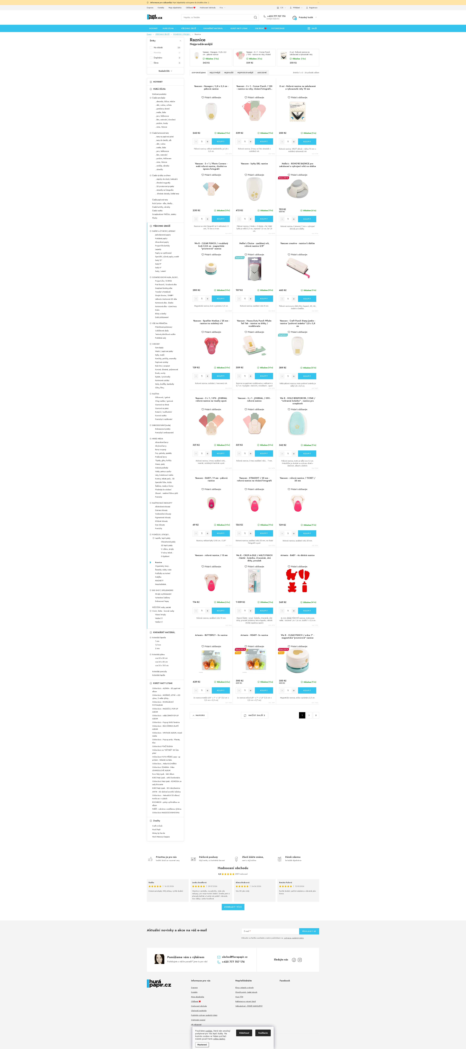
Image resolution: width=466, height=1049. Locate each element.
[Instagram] (300, 960)
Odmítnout (244, 1033)
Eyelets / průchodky (162, 377)
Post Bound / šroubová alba (166, 284)
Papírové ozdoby (161, 362)
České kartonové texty (160, 133)
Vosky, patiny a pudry (163, 471)
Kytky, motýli (159, 355)
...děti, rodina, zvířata (163, 105)
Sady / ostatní (160, 271)
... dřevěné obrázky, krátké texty (167, 193)
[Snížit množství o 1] (196, 141)
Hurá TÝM (239, 997)
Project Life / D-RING (163, 281)
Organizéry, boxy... (162, 566)
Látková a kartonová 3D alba (166, 299)
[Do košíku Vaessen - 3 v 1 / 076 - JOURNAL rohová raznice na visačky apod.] (221, 453)
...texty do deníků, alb (163, 140)
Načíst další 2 (256, 715)
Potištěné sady (160, 338)
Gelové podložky (161, 468)
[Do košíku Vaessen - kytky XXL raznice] (264, 219)
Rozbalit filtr (164, 71)
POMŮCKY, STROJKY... (161, 534)
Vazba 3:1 (159, 622)
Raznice (158, 562)
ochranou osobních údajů (294, 938)
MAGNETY (159, 580)
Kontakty (161, 7)
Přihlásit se (309, 931)
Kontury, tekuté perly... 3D (165, 478)
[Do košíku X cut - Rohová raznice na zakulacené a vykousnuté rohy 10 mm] (307, 141)
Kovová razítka (160, 415)
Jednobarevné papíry (163, 235)
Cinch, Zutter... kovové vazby (163, 611)
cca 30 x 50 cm (161, 662)
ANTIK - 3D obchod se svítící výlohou (166, 792)
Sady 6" (158, 267)
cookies (208, 1030)
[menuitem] (153, 28)
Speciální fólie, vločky (163, 482)
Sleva (167, 62)
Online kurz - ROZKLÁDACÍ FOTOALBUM (163, 703)
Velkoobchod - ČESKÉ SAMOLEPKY (249, 1006)
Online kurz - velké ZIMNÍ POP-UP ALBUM (165, 717)
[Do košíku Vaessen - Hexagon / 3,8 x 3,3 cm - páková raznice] (221, 141)
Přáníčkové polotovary (163, 327)
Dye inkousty (160, 525)
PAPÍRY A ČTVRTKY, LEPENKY (163, 231)
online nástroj (219, 1038)
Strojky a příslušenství (163, 594)
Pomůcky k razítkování (163, 419)
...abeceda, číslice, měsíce (165, 101)
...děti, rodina (160, 144)
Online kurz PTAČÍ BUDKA (162, 746)
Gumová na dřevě (162, 404)
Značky (156, 820)
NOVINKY (158, 81)
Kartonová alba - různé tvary (166, 306)
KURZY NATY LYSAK (162, 683)
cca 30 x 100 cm (162, 665)
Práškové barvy (161, 457)
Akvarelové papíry (162, 242)
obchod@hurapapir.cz (235, 957)
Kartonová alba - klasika (164, 303)
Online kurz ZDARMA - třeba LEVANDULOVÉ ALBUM (163, 769)
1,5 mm (158, 645)
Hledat (255, 17)
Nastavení (202, 1044)
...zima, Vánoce (161, 127)
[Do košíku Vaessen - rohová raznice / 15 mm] (221, 611)
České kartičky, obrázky (161, 207)
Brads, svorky (160, 373)
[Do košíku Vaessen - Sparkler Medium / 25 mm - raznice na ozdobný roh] (221, 376)
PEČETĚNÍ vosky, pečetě (161, 607)
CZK (282, 7)
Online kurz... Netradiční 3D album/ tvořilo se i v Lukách (166, 797)
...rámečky (159, 169)
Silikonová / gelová (162, 397)
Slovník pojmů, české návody (246, 992)
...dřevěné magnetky (162, 183)
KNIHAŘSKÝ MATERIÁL (164, 632)
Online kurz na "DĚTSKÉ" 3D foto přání (165, 751)
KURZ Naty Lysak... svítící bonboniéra (166, 777)
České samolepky (158, 98)
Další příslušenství (162, 317)
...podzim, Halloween (163, 158)
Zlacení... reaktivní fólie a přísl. (166, 493)
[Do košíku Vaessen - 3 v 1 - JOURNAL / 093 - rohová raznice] (264, 453)
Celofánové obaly (162, 330)
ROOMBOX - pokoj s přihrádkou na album (166, 804)
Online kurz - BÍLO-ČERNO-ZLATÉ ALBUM (165, 727)
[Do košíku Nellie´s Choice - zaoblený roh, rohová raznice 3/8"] (264, 298)
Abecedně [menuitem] (262, 73)
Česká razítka (157, 210)
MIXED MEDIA (157, 438)
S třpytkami (165, 556)
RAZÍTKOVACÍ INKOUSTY (162, 503)
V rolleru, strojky (167, 549)
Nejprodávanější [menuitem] (245, 73)
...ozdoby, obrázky (162, 166)
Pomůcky (158, 497)
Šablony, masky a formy (164, 486)
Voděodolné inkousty (163, 514)
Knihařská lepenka (159, 637)
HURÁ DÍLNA (159, 89)
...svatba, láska (160, 112)
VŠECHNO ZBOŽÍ (161, 226)
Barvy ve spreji (160, 449)
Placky (154, 218)
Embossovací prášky (162, 429)
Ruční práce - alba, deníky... (162, 203)
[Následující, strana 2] (309, 715)
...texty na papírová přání (164, 136)
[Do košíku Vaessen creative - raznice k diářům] (307, 299)
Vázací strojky (160, 614)
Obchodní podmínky (199, 1010)
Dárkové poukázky (159, 94)
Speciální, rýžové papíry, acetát (167, 256)
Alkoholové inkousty (162, 506)
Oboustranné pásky (168, 542)
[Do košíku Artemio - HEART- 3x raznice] (264, 690)
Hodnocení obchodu (208, 7)
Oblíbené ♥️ (191, 7)
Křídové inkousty (161, 521)
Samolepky (159, 347)
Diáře (157, 310)
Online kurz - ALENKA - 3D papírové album (166, 690)
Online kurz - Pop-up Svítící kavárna (166, 722)
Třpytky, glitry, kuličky (163, 460)
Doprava (150, 7)
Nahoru (200, 715)
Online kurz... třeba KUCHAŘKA (164, 763)
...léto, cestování (161, 155)
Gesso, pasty (160, 464)
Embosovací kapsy (162, 601)
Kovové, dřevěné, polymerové (166, 369)
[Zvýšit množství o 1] (207, 141)
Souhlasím (263, 1033)
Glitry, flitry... (160, 387)
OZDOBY (156, 344)
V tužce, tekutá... (167, 552)
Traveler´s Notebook (163, 292)
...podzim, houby (161, 123)
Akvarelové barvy (161, 442)
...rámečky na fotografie (164, 190)
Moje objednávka (175, 7)
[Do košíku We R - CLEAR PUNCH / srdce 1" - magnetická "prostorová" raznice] (307, 690)
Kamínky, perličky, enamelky (165, 358)
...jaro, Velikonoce (162, 116)
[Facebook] (294, 960)
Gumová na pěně (161, 408)
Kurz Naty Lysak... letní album (163, 774)
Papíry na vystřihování (163, 253)
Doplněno (167, 57)
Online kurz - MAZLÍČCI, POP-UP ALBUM (165, 710)
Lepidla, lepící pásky (162, 538)
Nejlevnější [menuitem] (215, 73)
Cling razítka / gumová (164, 401)
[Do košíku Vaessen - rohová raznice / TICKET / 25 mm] (307, 533)
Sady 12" (158, 260)
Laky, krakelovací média (164, 475)
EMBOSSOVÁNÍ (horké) (161, 425)
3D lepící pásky (167, 545)
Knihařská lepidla (158, 675)
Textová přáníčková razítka (165, 334)
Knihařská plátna (158, 654)
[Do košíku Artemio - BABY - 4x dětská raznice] (307, 611)
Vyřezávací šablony (162, 597)
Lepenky (158, 249)
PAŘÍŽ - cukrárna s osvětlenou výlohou (166, 809)
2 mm (157, 648)
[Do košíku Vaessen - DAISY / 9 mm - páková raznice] (221, 533)
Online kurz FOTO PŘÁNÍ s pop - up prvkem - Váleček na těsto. (166, 758)
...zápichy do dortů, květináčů (166, 179)
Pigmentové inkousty (163, 517)
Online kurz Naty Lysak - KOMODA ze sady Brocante (166, 783)
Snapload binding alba (163, 288)
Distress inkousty (161, 510)
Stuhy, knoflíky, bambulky (164, 384)
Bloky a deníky (160, 313)
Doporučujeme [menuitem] (199, 73)
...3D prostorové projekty (164, 186)
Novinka (167, 52)
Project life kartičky (162, 246)
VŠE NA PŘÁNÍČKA (159, 323)
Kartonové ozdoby (162, 380)
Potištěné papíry (161, 238)
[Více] (312, 28)
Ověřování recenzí (198, 1020)
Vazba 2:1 (159, 618)
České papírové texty (160, 200)
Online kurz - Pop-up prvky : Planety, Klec (166, 741)
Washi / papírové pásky (164, 351)
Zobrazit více (233, 907)
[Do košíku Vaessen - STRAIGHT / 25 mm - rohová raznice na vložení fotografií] (264, 533)
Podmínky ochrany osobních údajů (204, 1015)
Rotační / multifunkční (163, 412)
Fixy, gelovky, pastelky (163, 453)
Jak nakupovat (196, 1024)
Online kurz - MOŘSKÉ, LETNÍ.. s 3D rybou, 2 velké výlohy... (166, 697)
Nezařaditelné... (161, 584)
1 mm (157, 641)
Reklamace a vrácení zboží (245, 1001)
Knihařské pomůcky (159, 671)
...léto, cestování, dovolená (165, 119)
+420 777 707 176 (276, 16)
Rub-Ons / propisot (162, 366)
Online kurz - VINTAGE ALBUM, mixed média (167, 734)
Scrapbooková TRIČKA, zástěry (164, 214)
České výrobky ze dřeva (161, 175)
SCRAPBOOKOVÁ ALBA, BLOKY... (165, 277)
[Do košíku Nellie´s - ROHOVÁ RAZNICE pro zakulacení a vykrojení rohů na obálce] (307, 219)
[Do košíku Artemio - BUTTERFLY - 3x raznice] (221, 690)
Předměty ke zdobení (163, 489)
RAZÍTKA (155, 394)
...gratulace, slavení (162, 109)
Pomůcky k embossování (164, 432)
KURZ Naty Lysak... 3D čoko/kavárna (166, 788)
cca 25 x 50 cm (161, 658)
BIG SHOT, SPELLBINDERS (162, 590)
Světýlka (158, 577)
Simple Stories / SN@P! (164, 295)
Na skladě (167, 47)
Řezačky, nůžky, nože (163, 569)
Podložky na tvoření (162, 573)
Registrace (313, 7)
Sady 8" (158, 264)
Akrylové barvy (160, 446)
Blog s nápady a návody (244, 987)
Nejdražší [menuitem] (229, 73)
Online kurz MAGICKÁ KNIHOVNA (165, 812)
